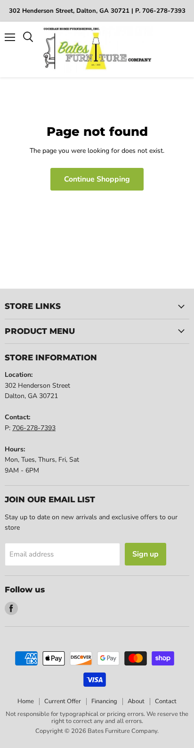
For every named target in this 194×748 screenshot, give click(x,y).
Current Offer (62, 701)
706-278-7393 (34, 428)
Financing (104, 701)
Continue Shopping (97, 179)
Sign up (145, 554)
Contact (166, 701)
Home (25, 701)
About (136, 701)
